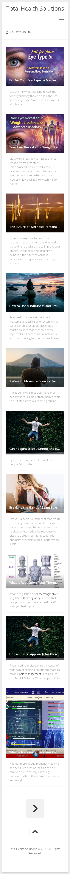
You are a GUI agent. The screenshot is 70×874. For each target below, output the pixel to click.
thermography (47, 594)
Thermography (31, 598)
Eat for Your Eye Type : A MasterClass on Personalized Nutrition (36, 80)
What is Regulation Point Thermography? (36, 583)
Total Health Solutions (35, 8)
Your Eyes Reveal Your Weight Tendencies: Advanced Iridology (36, 147)
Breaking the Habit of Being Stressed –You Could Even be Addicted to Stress (36, 507)
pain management (30, 674)
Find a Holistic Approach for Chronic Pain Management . (36, 654)
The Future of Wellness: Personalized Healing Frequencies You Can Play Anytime (36, 227)
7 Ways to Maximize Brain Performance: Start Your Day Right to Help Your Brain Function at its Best (36, 381)
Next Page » (35, 808)
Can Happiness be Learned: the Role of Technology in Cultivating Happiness (36, 449)
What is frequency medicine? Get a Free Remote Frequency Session (36, 752)
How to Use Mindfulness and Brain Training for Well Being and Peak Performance (36, 306)
